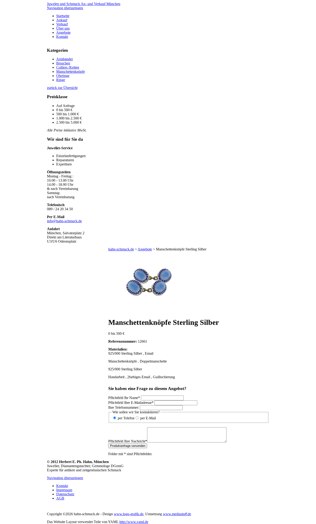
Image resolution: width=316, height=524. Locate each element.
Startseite (62, 16)
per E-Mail (148, 418)
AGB (60, 498)
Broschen (63, 63)
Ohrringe (62, 76)
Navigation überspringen (65, 8)
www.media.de (177, 514)
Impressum (64, 490)
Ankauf (61, 20)
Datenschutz (65, 494)
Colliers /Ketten (67, 67)
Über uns (63, 28)
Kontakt (62, 37)
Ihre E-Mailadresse (131, 403)
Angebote (63, 32)
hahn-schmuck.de (121, 249)
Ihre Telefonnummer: (123, 407)
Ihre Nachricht (127, 441)
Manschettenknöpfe (70, 71)
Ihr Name (124, 398)
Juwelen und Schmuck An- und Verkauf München (83, 4)
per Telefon (126, 418)
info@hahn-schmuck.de (64, 221)
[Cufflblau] (148, 311)
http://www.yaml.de (133, 522)
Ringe (60, 80)
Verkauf (62, 24)
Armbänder (64, 59)
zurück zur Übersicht (62, 88)
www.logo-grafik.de (128, 514)
